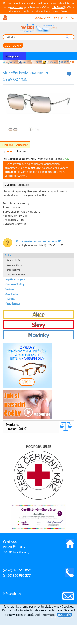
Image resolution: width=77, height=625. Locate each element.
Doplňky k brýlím (15, 279)
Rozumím (64, 614)
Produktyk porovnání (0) (16, 426)
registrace (16, 7)
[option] (38, 62)
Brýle (8, 255)
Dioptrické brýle (14, 264)
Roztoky (9, 289)
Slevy (38, 324)
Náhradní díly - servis (17, 274)
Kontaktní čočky (14, 284)
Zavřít (64, 11)
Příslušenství (12, 303)
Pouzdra (10, 298)
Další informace (45, 614)
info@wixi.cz (42, 18)
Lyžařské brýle (13, 269)
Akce (39, 314)
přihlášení (57, 7)
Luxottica (24, 184)
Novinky (38, 334)
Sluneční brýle (13, 260)
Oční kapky (11, 293)
